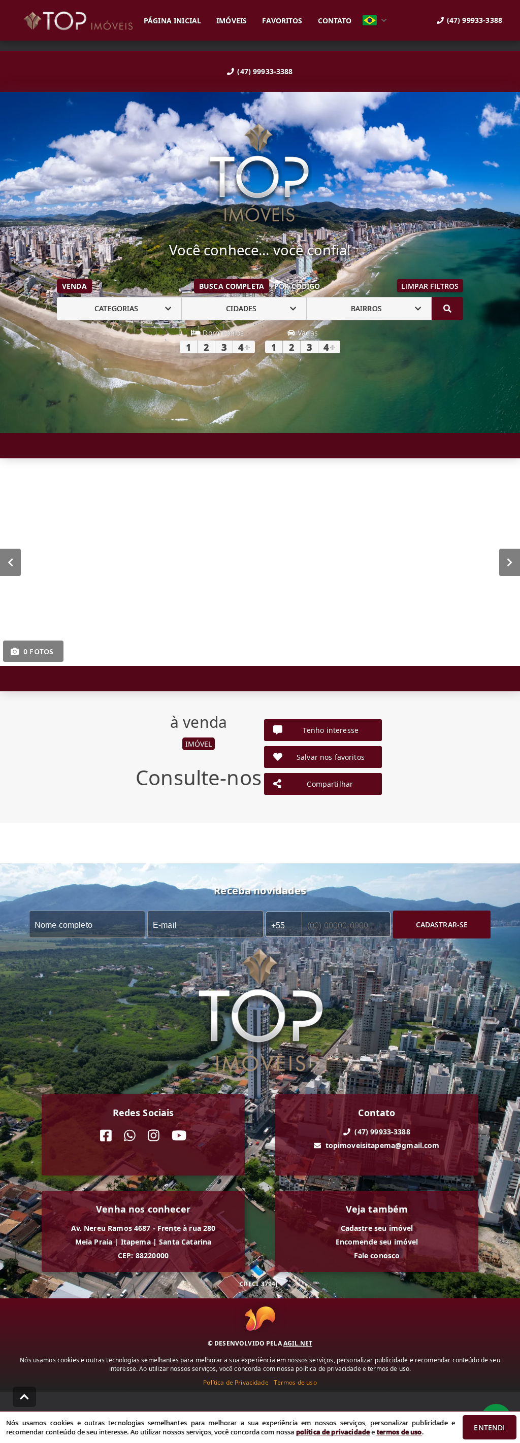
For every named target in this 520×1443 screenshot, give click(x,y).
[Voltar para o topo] (24, 1397)
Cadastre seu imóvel (377, 1228)
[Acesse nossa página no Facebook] (106, 1136)
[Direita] (509, 562)
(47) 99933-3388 (264, 71)
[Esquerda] (10, 562)
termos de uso (399, 1431)
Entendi (489, 1427)
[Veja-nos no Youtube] (179, 1136)
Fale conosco (377, 1255)
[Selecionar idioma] (375, 20)
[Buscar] (447, 308)
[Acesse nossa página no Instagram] (153, 1136)
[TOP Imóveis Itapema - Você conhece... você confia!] (260, 174)
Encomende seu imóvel (377, 1242)
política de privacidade (333, 1431)
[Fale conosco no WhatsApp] (130, 1136)
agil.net (297, 1343)
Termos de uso (295, 1382)
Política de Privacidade (235, 1382)
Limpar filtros (430, 286)
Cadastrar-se (442, 924)
